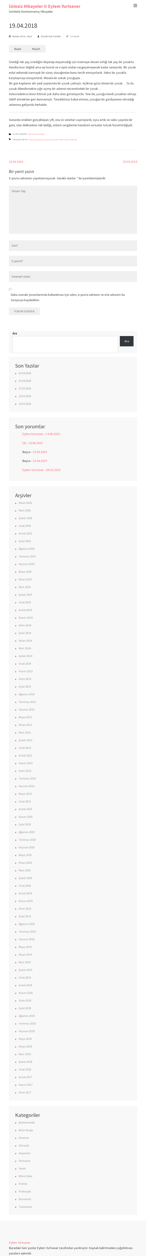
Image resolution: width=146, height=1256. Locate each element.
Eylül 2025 (25, 541)
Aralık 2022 (25, 755)
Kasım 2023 (26, 671)
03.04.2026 (25, 373)
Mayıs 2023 (25, 717)
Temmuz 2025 (27, 556)
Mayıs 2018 (25, 1039)
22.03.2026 (25, 403)
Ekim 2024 (25, 625)
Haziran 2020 (27, 847)
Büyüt (17, 49)
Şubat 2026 (25, 518)
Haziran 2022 (27, 786)
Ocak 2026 (25, 525)
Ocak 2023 (25, 748)
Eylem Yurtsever (33, 470)
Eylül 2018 (25, 1008)
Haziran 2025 (27, 564)
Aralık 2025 (25, 533)
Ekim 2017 (25, 1092)
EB (24, 443)
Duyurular (24, 1153)
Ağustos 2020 (27, 832)
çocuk (32, 139)
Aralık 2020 (25, 809)
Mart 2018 (25, 1054)
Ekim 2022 (25, 771)
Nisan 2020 (25, 862)
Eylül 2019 (25, 916)
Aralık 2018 (25, 985)
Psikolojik (40, 134)
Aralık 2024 (25, 610)
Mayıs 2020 (25, 855)
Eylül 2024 (25, 633)
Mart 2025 (25, 587)
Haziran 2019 (27, 939)
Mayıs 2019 (25, 947)
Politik (23, 1183)
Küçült (36, 49)
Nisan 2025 (25, 579)
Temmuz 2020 (27, 839)
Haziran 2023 (27, 709)
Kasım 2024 (26, 617)
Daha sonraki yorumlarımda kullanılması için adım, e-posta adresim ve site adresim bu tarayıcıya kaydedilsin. (68, 297)
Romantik (25, 1199)
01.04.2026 (25, 381)
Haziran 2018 (27, 1031)
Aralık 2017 (25, 1077)
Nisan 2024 (25, 640)
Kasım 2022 (26, 763)
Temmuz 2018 (27, 1023)
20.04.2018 (130, 162)
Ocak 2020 (25, 885)
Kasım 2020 (26, 816)
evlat (49, 139)
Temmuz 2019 (27, 931)
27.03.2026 (25, 388)
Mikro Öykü (25, 1176)
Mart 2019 (25, 962)
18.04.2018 (16, 162)
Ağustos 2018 (27, 1016)
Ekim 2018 (25, 1000)
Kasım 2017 (26, 1084)
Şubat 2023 (25, 740)
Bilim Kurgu (26, 1130)
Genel (31, 134)
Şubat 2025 (25, 594)
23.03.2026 (25, 396)
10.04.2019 (40, 452)
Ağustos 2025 (27, 548)
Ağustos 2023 (27, 694)
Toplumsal (25, 1206)
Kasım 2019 (26, 901)
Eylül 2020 (25, 824)
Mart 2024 (25, 648)
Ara (14, 333)
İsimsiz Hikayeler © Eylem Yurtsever (44, 6)
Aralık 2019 (25, 893)
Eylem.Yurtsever (51, 36)
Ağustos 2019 (27, 924)
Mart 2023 (25, 732)
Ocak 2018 (25, 1069)
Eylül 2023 (25, 686)
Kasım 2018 (26, 993)
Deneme (24, 1138)
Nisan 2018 (25, 1046)
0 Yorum (74, 36)
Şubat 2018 (25, 1061)
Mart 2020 (25, 870)
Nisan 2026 (25, 503)
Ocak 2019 (25, 977)
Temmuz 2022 (27, 778)
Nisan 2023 (25, 725)
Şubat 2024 (25, 656)
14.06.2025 (53, 434)
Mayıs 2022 (25, 793)
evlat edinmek (60, 139)
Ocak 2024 (25, 663)
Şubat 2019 (25, 970)
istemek (73, 139)
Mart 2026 (25, 510)
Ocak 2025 (25, 602)
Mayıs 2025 (25, 571)
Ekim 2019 (25, 908)
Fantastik (24, 1161)
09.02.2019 (53, 470)
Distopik (24, 1145)
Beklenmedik (27, 1122)
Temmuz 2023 (27, 702)
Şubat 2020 (25, 878)
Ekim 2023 (25, 679)
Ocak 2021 (25, 801)
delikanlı (41, 139)
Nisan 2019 (25, 954)
